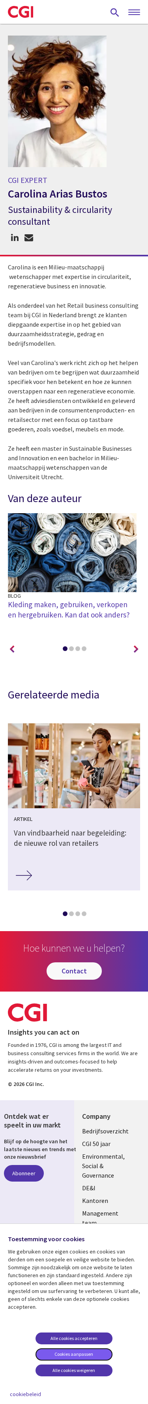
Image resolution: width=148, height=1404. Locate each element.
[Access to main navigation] (134, 12)
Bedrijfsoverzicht (105, 1131)
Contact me (29, 238)
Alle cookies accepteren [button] (74, 1338)
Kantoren (95, 1201)
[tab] (65, 650)
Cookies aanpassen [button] (73, 1354)
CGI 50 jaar (96, 1144)
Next (136, 649)
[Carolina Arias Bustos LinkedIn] (15, 238)
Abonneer (24, 1173)
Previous (12, 649)
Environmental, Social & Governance (103, 1165)
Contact (74, 970)
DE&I (89, 1188)
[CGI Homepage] (20, 12)
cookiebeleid (25, 1394)
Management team (100, 1218)
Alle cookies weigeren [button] (73, 1370)
